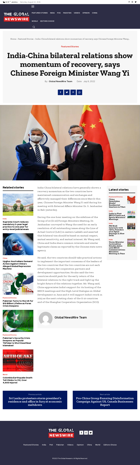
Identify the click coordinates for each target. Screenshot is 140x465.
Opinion (80, 445)
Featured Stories (25, 39)
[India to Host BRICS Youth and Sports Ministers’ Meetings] (131, 214)
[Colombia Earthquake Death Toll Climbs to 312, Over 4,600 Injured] (18, 360)
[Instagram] (132, 2)
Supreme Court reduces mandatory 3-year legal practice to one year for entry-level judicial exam (16, 226)
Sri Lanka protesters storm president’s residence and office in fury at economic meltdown (35, 401)
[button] (34, 27)
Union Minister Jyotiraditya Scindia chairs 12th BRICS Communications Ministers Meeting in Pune (117, 248)
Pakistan (60, 445)
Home (13, 39)
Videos (70, 445)
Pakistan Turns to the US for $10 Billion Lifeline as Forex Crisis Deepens (18, 303)
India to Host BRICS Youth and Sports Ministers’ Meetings (117, 216)
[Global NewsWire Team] (45, 318)
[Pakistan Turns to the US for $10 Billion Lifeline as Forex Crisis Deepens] (18, 284)
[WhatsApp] (79, 92)
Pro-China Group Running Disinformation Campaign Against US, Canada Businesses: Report (105, 401)
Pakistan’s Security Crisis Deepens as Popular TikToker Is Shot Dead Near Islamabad (17, 342)
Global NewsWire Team (60, 81)
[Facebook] (129, 2)
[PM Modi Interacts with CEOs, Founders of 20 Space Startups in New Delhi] (131, 227)
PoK (51, 445)
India (5, 219)
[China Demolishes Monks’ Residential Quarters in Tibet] (131, 200)
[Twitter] (135, 2)
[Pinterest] (73, 92)
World (5, 374)
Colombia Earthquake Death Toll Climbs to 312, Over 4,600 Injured (17, 380)
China (5, 258)
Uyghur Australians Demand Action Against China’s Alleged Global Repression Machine (17, 265)
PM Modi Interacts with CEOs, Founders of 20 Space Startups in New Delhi (116, 231)
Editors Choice (110, 445)
